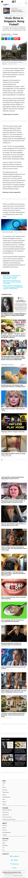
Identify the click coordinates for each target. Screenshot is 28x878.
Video (4, 804)
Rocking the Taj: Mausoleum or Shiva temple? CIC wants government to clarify (12, 277)
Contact (4, 834)
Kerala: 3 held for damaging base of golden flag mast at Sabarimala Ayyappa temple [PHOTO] (13, 287)
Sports (4, 794)
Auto (3, 799)
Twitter (15, 860)
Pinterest (15, 864)
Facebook (15, 856)
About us (4, 825)
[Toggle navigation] (2, 2)
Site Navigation (6, 832)
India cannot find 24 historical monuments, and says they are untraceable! (12, 282)
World (4, 787)
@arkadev (15, 34)
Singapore (5, 845)
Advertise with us (7, 810)
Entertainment (6, 797)
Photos (4, 801)
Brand (4, 827)
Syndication (5, 814)
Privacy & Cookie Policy (8, 819)
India (3, 782)
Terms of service (7, 817)
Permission (5, 812)
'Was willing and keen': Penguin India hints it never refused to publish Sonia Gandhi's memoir (13, 315)
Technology (5, 792)
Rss (15, 868)
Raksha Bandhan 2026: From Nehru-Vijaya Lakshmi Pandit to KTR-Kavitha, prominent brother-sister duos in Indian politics (13, 358)
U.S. (3, 850)
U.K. (3, 847)
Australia (4, 840)
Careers (4, 830)
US (3, 785)
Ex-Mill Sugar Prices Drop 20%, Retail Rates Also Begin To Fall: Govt (13, 336)
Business (4, 790)
